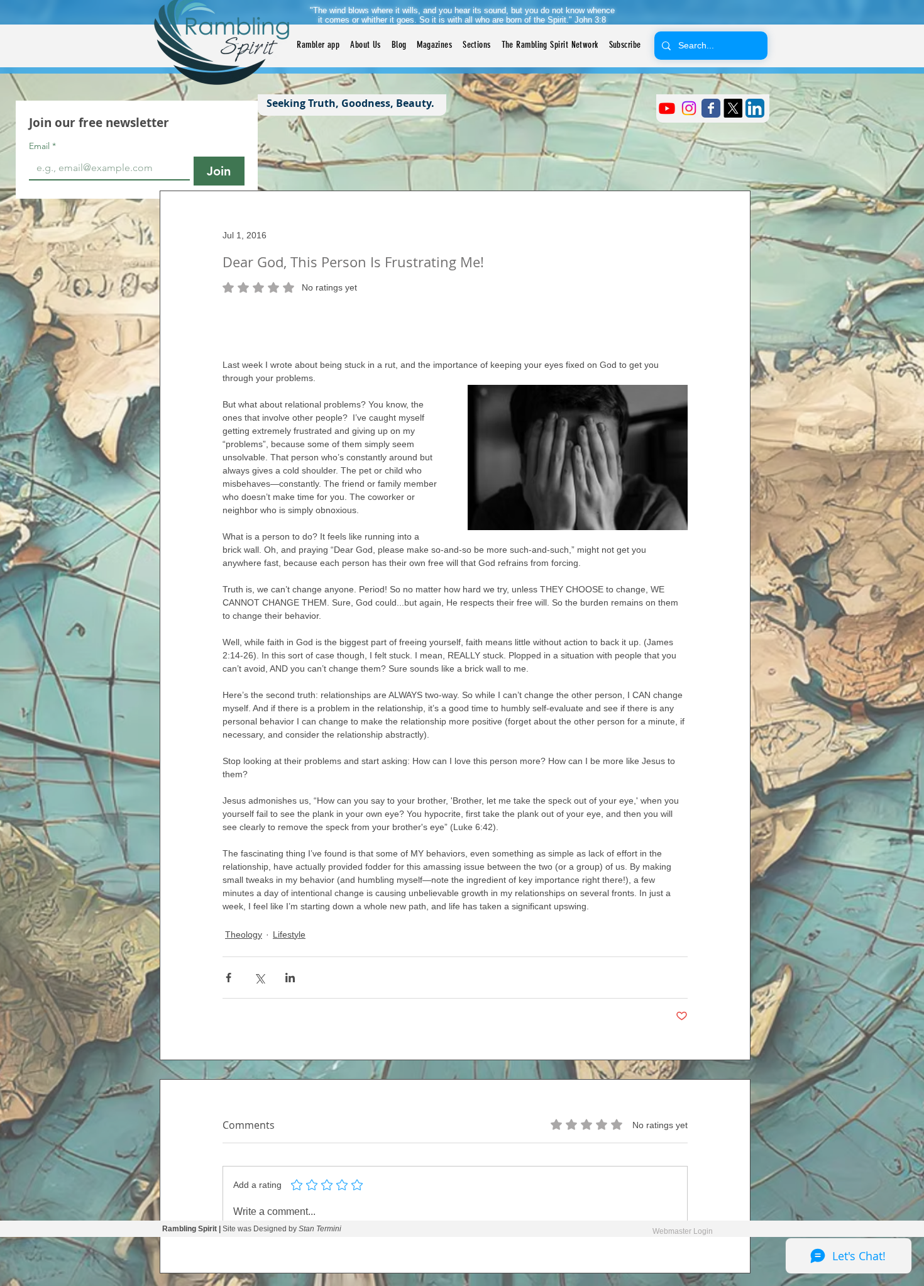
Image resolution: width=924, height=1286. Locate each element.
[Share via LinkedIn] (290, 978)
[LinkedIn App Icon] (754, 108)
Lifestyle (289, 934)
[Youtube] (666, 108)
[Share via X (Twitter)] (259, 978)
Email (42, 146)
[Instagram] (688, 108)
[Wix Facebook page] (710, 108)
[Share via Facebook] (228, 978)
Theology (243, 934)
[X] (732, 108)
